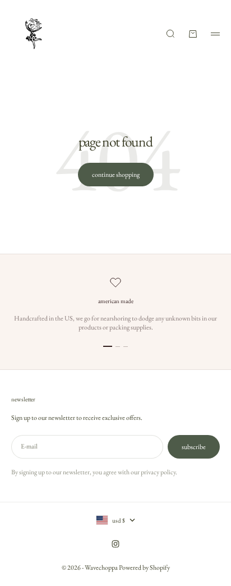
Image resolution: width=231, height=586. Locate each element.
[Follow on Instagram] (115, 543)
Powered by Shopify (144, 567)
